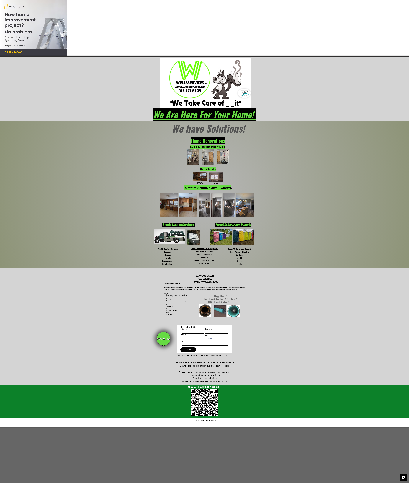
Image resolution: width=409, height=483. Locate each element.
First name (185, 329)
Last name (208, 329)
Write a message (187, 342)
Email (182, 334)
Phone (207, 335)
